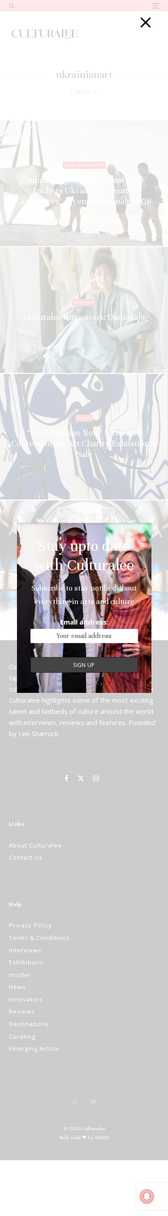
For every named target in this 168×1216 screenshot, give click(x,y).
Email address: (84, 621)
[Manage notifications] (147, 1196)
